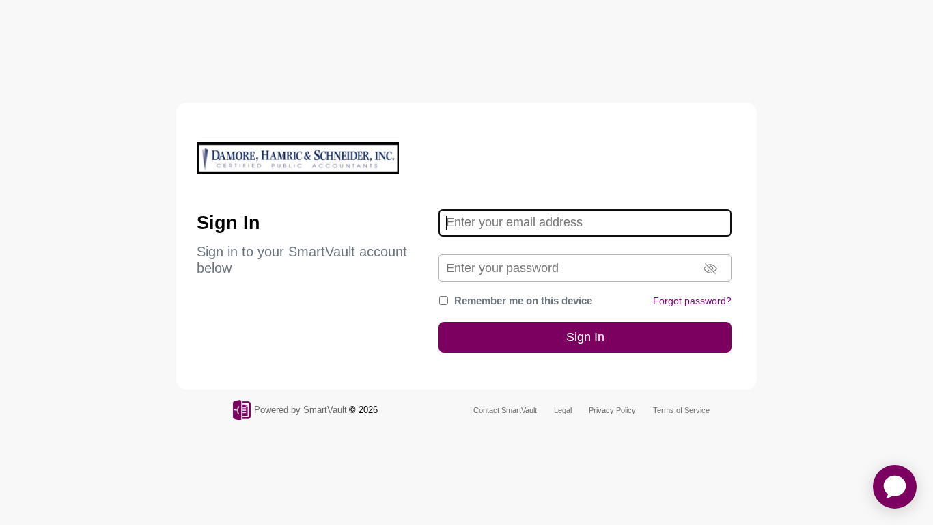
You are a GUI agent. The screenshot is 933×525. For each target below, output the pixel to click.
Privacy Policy (612, 410)
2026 (368, 410)
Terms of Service (681, 410)
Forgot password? (692, 300)
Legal (563, 410)
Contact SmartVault (505, 410)
